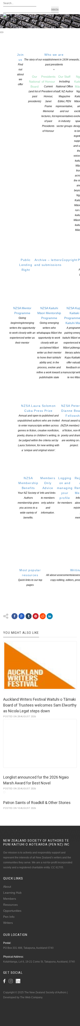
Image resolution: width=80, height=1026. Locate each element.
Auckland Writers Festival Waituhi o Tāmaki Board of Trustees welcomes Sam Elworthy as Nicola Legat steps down (40, 705)
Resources (10, 904)
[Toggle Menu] (1, 32)
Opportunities (12, 910)
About (7, 886)
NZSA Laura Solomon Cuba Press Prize (38, 428)
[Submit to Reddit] (43, 616)
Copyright (69, 260)
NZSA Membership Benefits (28, 497)
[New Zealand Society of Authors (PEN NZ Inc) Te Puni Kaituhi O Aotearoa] (12, 18)
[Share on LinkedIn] (50, 616)
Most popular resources (30, 577)
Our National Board (34, 89)
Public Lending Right (25, 265)
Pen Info (9, 916)
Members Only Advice (47, 495)
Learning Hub (12, 892)
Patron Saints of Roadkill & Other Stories (37, 802)
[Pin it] (36, 616)
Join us (20, 69)
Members (9, 898)
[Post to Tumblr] (29, 616)
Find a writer (12, 26)
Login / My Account (45, 26)
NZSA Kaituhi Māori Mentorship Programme (49, 342)
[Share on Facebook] (14, 616)
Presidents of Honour (48, 104)
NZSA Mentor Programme (22, 325)
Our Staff (64, 101)
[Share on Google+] (22, 616)
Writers (8, 922)
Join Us (27, 26)
